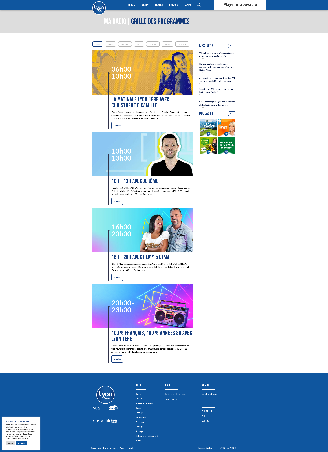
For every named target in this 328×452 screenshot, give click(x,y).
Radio (144, 5)
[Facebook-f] (93, 420)
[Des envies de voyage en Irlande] (226, 146)
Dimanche (182, 44)
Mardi (110, 44)
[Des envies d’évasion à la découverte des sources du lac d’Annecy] (208, 128)
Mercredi (125, 44)
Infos (130, 5)
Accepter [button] (21, 443)
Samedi (167, 44)
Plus (231, 46)
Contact (189, 5)
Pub (203, 416)
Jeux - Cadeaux (171, 399)
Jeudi (139, 44)
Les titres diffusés (209, 394)
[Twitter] (97, 420)
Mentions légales (204, 448)
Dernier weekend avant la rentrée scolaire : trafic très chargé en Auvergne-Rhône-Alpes (217, 67)
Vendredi (153, 44)
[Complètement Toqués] (226, 128)
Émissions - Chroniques (175, 394)
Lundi (98, 44)
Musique (159, 5)
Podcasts (173, 5)
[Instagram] (102, 420)
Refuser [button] (11, 443)
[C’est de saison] (208, 146)
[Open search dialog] (198, 5)
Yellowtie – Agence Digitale (122, 448)
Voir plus (117, 125)
